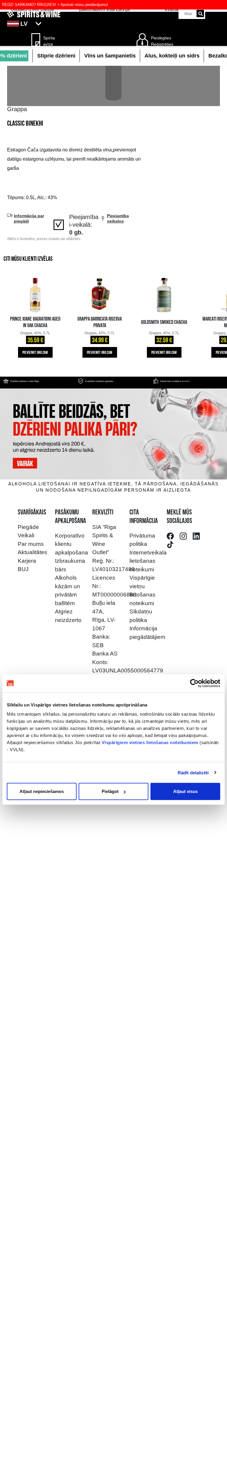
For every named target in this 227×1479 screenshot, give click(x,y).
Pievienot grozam (35, 353)
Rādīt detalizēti (193, 772)
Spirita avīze (49, 41)
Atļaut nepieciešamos (42, 791)
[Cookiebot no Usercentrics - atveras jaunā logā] (194, 683)
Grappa (17, 109)
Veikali (26, 535)
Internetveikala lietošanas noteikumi (148, 561)
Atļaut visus (185, 791)
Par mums (31, 544)
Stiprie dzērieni (56, 56)
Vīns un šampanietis (110, 56)
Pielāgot (110, 791)
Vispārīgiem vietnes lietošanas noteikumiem (150, 742)
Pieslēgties (161, 38)
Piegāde (28, 527)
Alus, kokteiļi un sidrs (172, 56)
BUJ (23, 569)
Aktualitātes (32, 552)
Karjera (27, 561)
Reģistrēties (162, 44)
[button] (113, 23)
